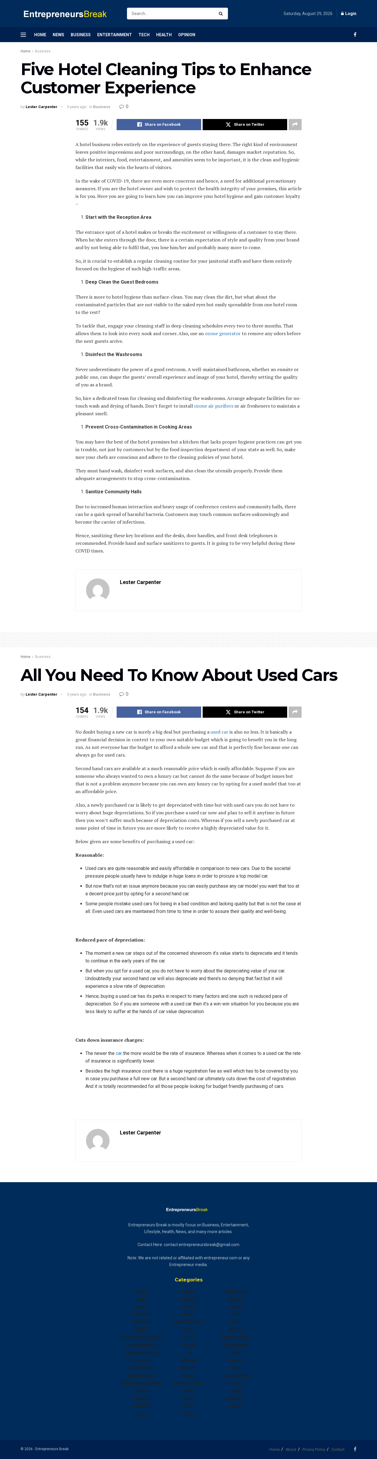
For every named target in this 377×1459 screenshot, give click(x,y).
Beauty (141, 1306)
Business (81, 34)
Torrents (235, 1360)
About (291, 1449)
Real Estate (236, 1291)
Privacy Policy (313, 1449)
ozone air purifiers (213, 406)
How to (188, 1337)
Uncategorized (235, 1375)
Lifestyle (188, 1360)
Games (189, 1306)
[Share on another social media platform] (295, 124)
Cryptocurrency (141, 1345)
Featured (141, 1398)
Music (189, 1375)
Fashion (141, 1391)
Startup (236, 1329)
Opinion (186, 34)
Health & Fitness (188, 1322)
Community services (141, 1337)
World (236, 1406)
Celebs (141, 1329)
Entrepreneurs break (141, 1383)
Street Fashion (235, 1337)
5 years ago (77, 107)
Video (236, 1383)
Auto (141, 1299)
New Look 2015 (188, 1383)
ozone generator (223, 333)
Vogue (235, 1391)
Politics (188, 1414)
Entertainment (114, 34)
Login (350, 13)
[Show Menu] (23, 35)
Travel (235, 1368)
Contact (338, 1449)
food (141, 1414)
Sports (235, 1322)
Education (141, 1368)
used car (219, 732)
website (236, 1398)
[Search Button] (222, 13)
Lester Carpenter (41, 107)
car (119, 1053)
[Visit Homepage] (69, 14)
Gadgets (188, 1299)
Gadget (188, 1291)
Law (188, 1352)
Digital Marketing (141, 1352)
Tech (144, 34)
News (58, 34)
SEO (236, 1314)
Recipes (236, 1299)
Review (235, 1306)
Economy (141, 1360)
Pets (188, 1406)
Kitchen (188, 1345)
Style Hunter (236, 1345)
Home (40, 34)
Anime (141, 1291)
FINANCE (141, 1406)
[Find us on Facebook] (355, 34)
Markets (188, 1368)
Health (164, 34)
